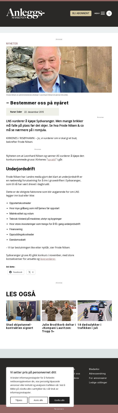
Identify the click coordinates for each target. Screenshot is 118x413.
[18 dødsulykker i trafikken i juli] (95, 310)
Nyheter (12, 43)
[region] (40, 387)
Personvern (59, 409)
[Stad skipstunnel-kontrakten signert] (23, 310)
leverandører (47, 259)
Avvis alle (38, 400)
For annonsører (98, 378)
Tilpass (18, 400)
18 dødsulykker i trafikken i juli (89, 326)
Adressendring (97, 373)
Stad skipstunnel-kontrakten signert (19, 326)
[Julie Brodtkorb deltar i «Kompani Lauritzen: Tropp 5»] (59, 310)
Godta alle (59, 400)
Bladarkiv (94, 369)
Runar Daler (16, 111)
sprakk (52, 159)
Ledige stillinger (98, 382)
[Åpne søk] (109, 13)
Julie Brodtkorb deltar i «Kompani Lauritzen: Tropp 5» (59, 328)
